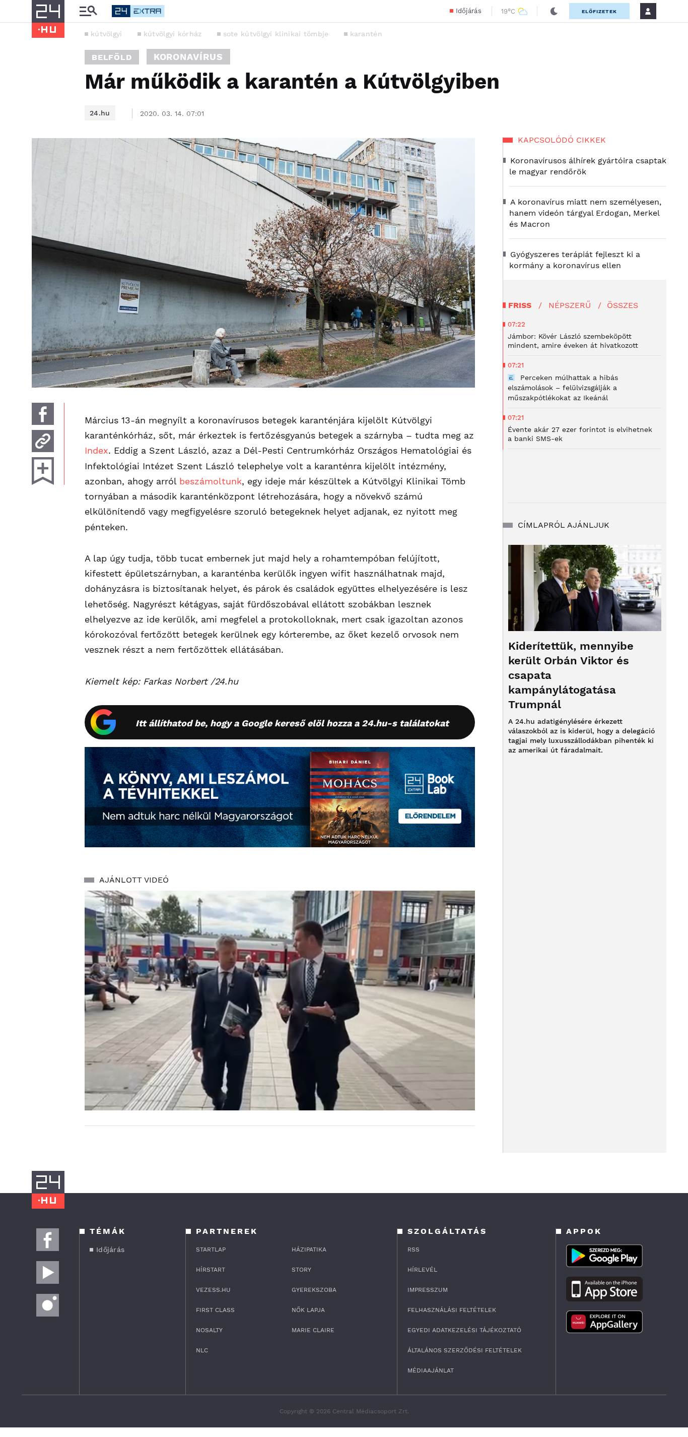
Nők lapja (308, 1310)
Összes (622, 305)
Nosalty (209, 1330)
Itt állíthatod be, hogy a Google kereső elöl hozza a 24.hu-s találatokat (292, 723)
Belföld (112, 57)
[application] (280, 1000)
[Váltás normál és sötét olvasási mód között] (554, 11)
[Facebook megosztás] (43, 414)
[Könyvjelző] (43, 471)
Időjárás (468, 11)
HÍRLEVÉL (422, 1269)
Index (96, 450)
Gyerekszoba (314, 1289)
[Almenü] (88, 11)
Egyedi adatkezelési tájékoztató (464, 1330)
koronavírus (188, 56)
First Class (215, 1310)
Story (301, 1269)
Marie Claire (313, 1330)
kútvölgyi (106, 34)
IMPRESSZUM (427, 1289)
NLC (202, 1350)
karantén (366, 34)
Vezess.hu (213, 1289)
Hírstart (210, 1269)
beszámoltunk (210, 481)
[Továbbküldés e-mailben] (43, 441)
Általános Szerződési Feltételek (464, 1350)
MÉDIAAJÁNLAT (430, 1370)
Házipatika (309, 1249)
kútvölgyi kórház (173, 34)
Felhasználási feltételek (451, 1310)
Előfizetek (599, 11)
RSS (413, 1249)
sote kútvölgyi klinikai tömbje (276, 34)
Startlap (211, 1249)
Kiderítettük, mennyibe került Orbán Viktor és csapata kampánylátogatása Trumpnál (571, 675)
